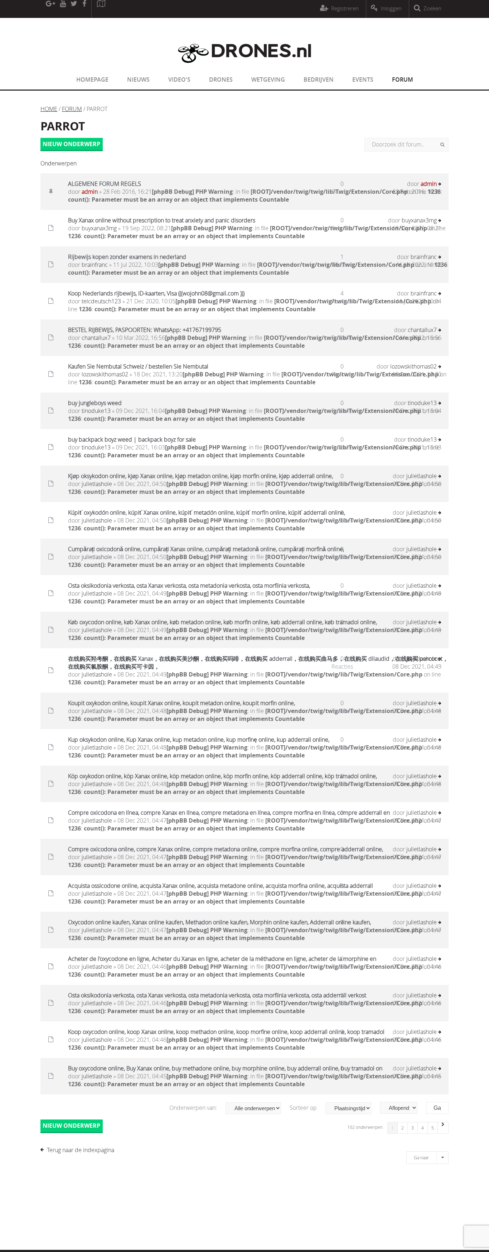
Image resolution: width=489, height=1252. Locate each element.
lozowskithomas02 (105, 374)
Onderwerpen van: (193, 1108)
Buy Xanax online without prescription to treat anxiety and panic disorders (161, 220)
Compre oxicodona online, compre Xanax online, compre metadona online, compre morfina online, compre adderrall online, (225, 849)
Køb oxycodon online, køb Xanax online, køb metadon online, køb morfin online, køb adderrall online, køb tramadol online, (222, 622)
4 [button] (422, 1128)
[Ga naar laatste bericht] (439, 184)
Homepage (92, 79)
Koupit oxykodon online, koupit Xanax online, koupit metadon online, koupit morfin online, (181, 703)
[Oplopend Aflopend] (402, 1108)
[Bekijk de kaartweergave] (101, 9)
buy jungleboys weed (95, 403)
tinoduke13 (96, 411)
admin (90, 192)
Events (362, 79)
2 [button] (402, 1128)
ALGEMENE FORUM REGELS (104, 184)
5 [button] (432, 1128)
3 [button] (412, 1128)
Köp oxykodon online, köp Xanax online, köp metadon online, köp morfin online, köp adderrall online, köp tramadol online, (222, 776)
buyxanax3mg (99, 228)
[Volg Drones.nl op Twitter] (74, 9)
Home (48, 109)
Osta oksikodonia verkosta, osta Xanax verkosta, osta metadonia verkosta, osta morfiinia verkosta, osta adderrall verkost (217, 995)
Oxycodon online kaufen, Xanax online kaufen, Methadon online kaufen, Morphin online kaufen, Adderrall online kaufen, (219, 922)
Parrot (62, 126)
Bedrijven (319, 79)
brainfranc (95, 265)
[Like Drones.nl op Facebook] (84, 9)
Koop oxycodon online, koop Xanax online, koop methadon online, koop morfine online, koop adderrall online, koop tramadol (226, 1032)
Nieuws (138, 79)
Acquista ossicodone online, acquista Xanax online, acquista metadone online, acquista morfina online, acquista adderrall (220, 886)
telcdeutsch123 (101, 301)
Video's (179, 79)
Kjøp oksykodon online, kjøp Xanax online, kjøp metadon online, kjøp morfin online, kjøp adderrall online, (200, 476)
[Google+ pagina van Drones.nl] (50, 9)
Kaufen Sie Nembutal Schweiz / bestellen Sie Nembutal (138, 366)
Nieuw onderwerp (71, 144)
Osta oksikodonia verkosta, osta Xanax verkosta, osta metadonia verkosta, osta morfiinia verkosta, (189, 585)
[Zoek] (442, 144)
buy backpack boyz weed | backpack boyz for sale (132, 439)
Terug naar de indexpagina (80, 1150)
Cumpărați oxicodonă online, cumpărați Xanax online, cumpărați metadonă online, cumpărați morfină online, (206, 549)
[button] (443, 1128)
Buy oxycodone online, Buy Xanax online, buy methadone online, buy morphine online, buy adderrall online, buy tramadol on (225, 1068)
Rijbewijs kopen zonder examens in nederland (127, 257)
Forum (402, 79)
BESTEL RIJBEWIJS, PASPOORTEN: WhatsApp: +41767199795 (144, 330)
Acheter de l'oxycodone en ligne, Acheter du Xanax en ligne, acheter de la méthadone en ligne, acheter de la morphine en (222, 959)
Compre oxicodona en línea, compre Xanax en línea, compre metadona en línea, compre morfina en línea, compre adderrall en (229, 813)
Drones (221, 79)
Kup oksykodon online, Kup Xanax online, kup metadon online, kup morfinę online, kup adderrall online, (198, 739)
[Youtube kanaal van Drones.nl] (62, 9)
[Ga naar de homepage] (244, 67)
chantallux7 (96, 338)
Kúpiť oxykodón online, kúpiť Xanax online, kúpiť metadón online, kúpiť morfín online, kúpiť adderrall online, (206, 512)
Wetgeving (268, 79)
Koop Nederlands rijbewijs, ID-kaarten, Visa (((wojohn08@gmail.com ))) (156, 293)
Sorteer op (304, 1108)
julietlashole (97, 484)
